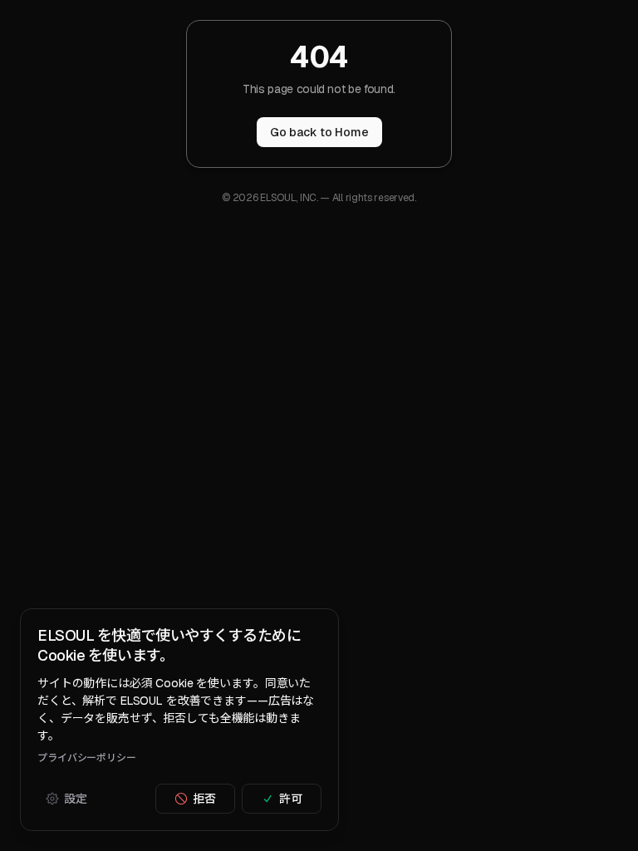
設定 (75, 798)
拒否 (204, 798)
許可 (290, 798)
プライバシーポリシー (86, 758)
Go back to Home (319, 132)
